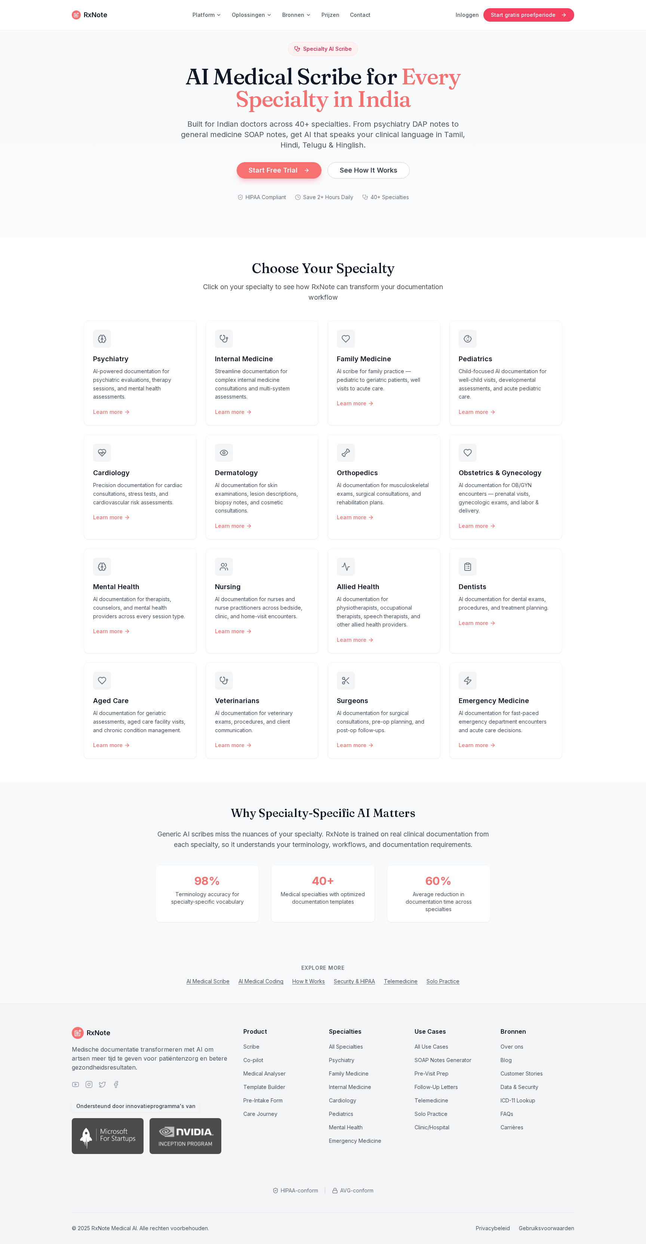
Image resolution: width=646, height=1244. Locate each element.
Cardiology (342, 1100)
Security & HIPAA (354, 981)
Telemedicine (401, 981)
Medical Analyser (264, 1073)
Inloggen (467, 15)
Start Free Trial (273, 170)
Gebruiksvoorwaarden (546, 1228)
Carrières (512, 1127)
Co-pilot (253, 1060)
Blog (506, 1060)
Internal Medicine (350, 1087)
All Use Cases (431, 1046)
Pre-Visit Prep (432, 1073)
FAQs (507, 1114)
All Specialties (346, 1046)
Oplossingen (248, 15)
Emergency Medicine (355, 1141)
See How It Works (368, 170)
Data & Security (519, 1087)
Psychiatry (341, 1060)
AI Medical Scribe (208, 981)
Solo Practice (443, 981)
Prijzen (330, 15)
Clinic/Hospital (432, 1127)
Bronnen (293, 15)
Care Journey (260, 1114)
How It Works (308, 981)
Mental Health (346, 1127)
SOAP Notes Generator (443, 1060)
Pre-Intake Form (263, 1100)
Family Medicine (349, 1073)
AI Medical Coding (261, 981)
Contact (360, 15)
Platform (204, 15)
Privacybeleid (493, 1228)
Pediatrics (341, 1114)
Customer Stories (522, 1073)
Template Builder (264, 1087)
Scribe (251, 1046)
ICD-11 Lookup (518, 1100)
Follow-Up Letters (436, 1087)
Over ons (512, 1046)
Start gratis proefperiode (523, 15)
